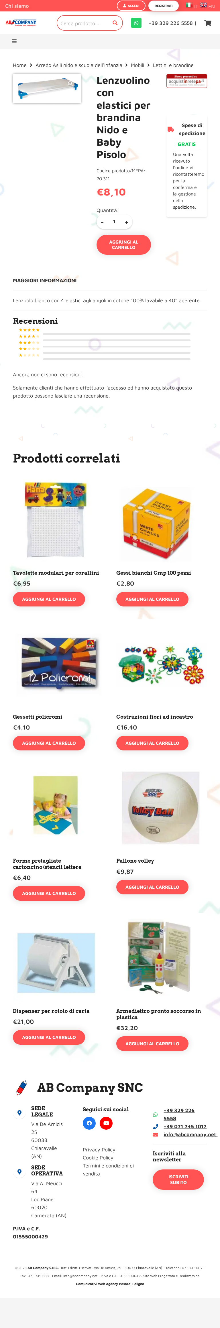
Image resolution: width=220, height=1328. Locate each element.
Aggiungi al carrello (123, 244)
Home (20, 65)
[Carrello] (208, 22)
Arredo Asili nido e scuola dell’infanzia (79, 65)
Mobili (137, 65)
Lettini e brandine (173, 65)
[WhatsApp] (136, 23)
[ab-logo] (21, 23)
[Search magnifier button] (115, 23)
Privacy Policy (99, 1150)
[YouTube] (106, 1123)
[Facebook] (89, 1123)
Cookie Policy (98, 1158)
